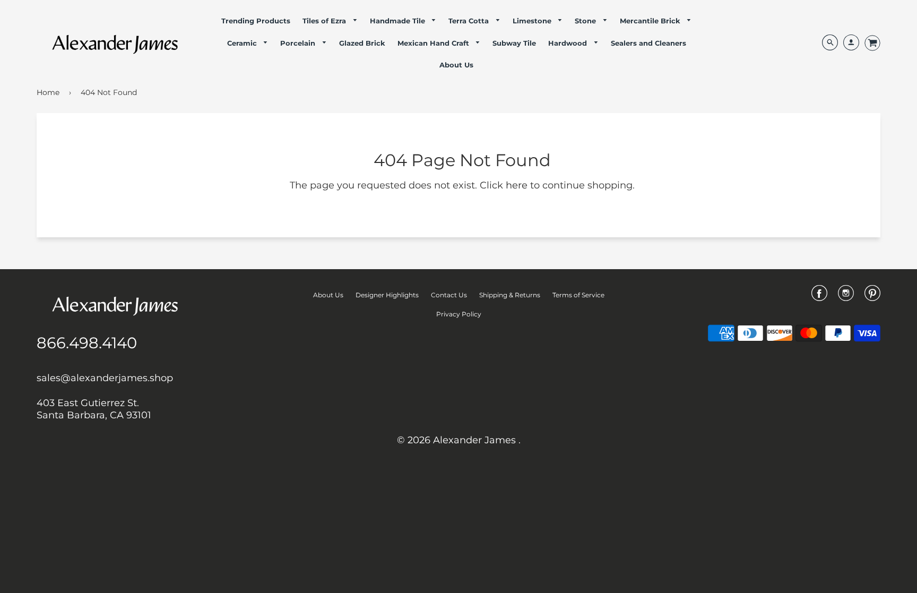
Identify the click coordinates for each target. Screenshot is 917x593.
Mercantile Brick (651, 20)
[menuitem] (256, 21)
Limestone (533, 20)
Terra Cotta (469, 20)
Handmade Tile (398, 20)
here (516, 185)
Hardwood (568, 43)
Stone (586, 20)
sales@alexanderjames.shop (105, 378)
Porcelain (298, 43)
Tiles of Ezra (325, 20)
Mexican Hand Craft (434, 43)
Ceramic (243, 43)
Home (48, 92)
